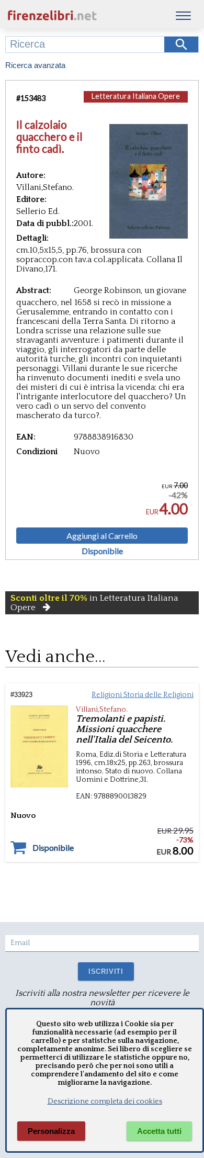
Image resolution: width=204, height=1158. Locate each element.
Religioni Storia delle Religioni (143, 695)
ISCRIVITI (105, 971)
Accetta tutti (159, 1131)
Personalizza (51, 1131)
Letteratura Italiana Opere (136, 96)
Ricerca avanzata (35, 65)
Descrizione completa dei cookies (105, 1101)
